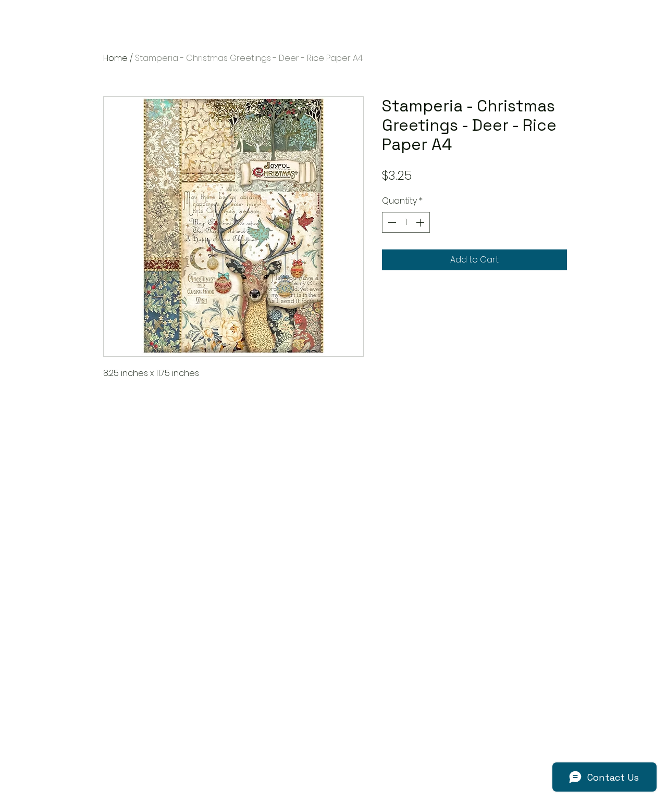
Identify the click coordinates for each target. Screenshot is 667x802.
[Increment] (421, 222)
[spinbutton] (406, 222)
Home (115, 58)
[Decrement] (391, 222)
